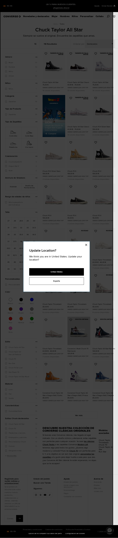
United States (57, 271)
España (56, 280)
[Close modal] (87, 244)
